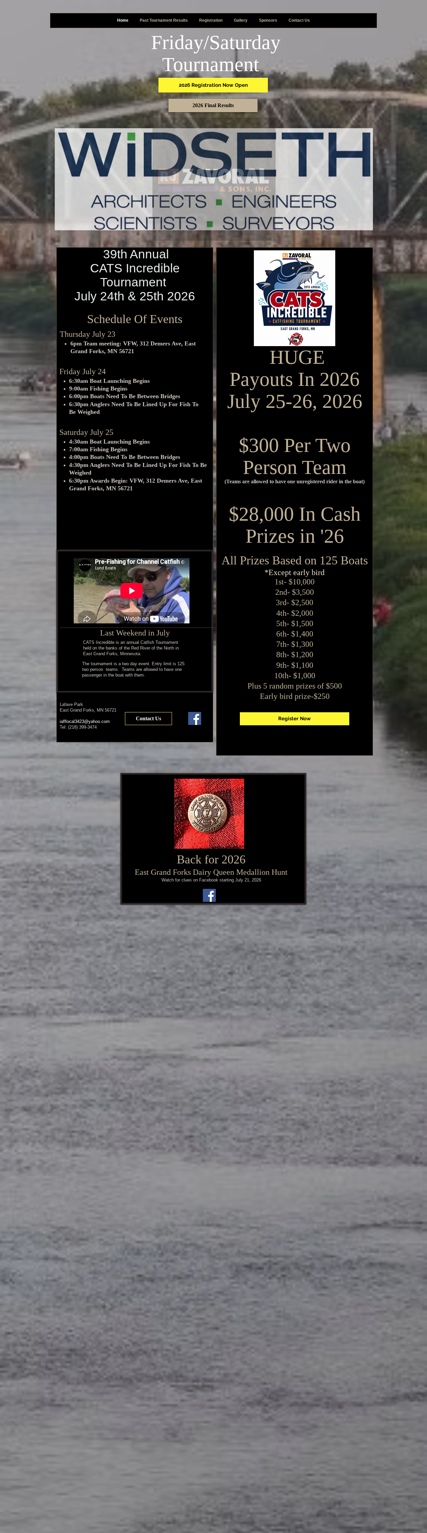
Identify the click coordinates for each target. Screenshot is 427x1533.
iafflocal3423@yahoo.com (85, 721)
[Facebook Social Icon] (194, 718)
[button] (210, 20)
